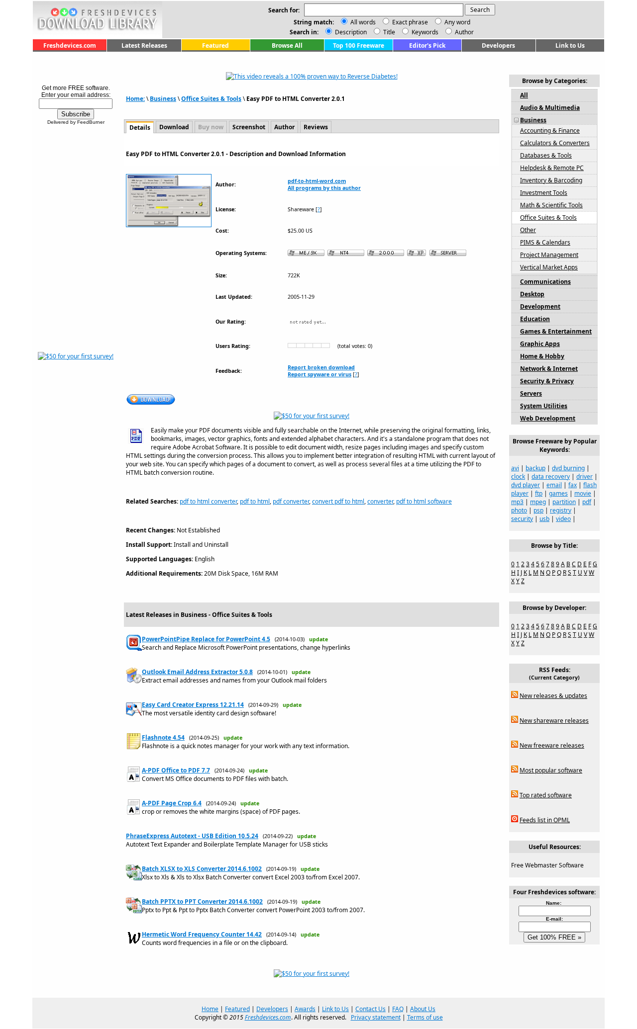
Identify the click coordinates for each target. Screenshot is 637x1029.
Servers (531, 393)
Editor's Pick (427, 45)
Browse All (287, 45)
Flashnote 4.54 (163, 737)
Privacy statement (376, 1017)
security (522, 518)
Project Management (549, 255)
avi (515, 468)
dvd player (525, 485)
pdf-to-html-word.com (317, 180)
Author (463, 32)
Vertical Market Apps (549, 267)
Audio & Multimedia (550, 107)
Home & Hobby (542, 356)
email (554, 485)
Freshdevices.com (69, 45)
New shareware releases (554, 720)
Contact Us (370, 1009)
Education (535, 319)
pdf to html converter (208, 501)
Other (528, 230)
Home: (135, 98)
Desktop (532, 294)
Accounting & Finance (550, 130)
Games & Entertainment (556, 331)
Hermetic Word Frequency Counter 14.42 (202, 934)
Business (163, 98)
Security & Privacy (547, 381)
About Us (422, 1009)
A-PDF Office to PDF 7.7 (176, 770)
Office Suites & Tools (211, 98)
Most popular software (551, 770)
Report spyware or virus (319, 374)
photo (519, 510)
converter (380, 501)
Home (210, 1009)
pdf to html (255, 501)
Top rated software (546, 795)
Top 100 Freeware (358, 45)
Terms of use (425, 1017)
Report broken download (321, 367)
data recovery (550, 476)
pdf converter (291, 501)
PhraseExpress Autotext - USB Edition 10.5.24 (192, 836)
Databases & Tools (546, 155)
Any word (457, 22)
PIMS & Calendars (545, 242)
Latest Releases (144, 45)
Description (350, 32)
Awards (305, 1009)
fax (572, 485)
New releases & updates (553, 695)
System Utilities (543, 406)
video (563, 518)
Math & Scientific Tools (551, 205)
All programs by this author (324, 187)
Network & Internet (549, 368)
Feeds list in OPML (545, 820)
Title (388, 32)
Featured (215, 45)
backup (535, 468)
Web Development (547, 418)
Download (174, 127)
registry (560, 510)
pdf (586, 502)
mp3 (517, 502)
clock (518, 476)
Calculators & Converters (555, 143)
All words (363, 22)
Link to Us (570, 45)
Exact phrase (410, 22)
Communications (545, 281)
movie (582, 493)
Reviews (316, 127)
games (558, 493)
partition (564, 502)
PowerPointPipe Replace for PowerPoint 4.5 (206, 639)
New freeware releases (552, 745)
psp (538, 510)
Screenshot (248, 127)
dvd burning (568, 468)
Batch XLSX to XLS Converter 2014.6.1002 (202, 868)
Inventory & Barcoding (551, 180)
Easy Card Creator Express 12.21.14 (193, 704)
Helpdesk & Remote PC (552, 168)
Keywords (424, 32)
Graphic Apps (540, 344)
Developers (498, 45)
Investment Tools (543, 192)
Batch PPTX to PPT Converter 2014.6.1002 (202, 901)
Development (540, 306)
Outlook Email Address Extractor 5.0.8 (197, 672)
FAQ (398, 1009)
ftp (538, 493)
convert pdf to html (338, 501)
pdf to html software (424, 501)
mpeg (538, 502)
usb (544, 518)
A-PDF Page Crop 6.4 (172, 803)
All (524, 95)
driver (584, 476)
